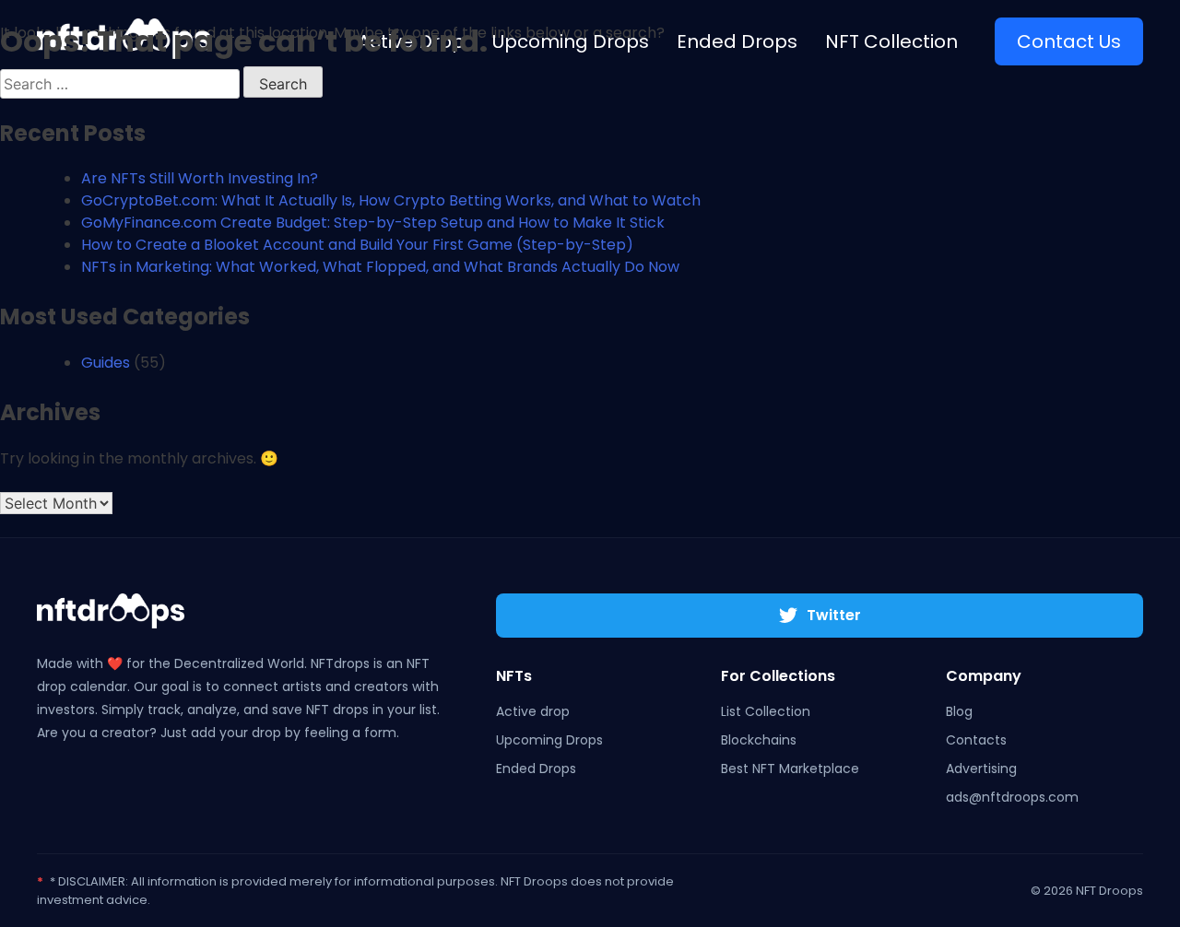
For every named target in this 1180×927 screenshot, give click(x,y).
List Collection (765, 711)
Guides (105, 362)
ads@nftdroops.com (1012, 797)
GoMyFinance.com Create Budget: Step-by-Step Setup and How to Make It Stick (373, 222)
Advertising (981, 768)
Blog (959, 711)
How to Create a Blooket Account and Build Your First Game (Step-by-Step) (357, 244)
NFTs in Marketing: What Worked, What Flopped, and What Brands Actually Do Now (380, 266)
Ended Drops (536, 768)
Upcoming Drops (549, 740)
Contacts (976, 740)
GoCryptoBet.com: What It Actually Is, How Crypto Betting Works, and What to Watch (391, 200)
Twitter (834, 615)
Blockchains (758, 740)
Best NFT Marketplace (790, 768)
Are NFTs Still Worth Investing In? (199, 178)
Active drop (533, 711)
